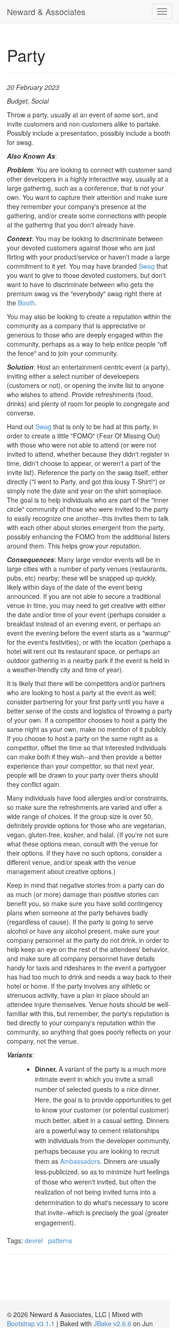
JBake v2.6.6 (112, 1323)
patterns (60, 1240)
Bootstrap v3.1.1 (31, 1323)
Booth (26, 302)
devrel (34, 1240)
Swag (147, 266)
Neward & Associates (46, 11)
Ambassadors (80, 1161)
